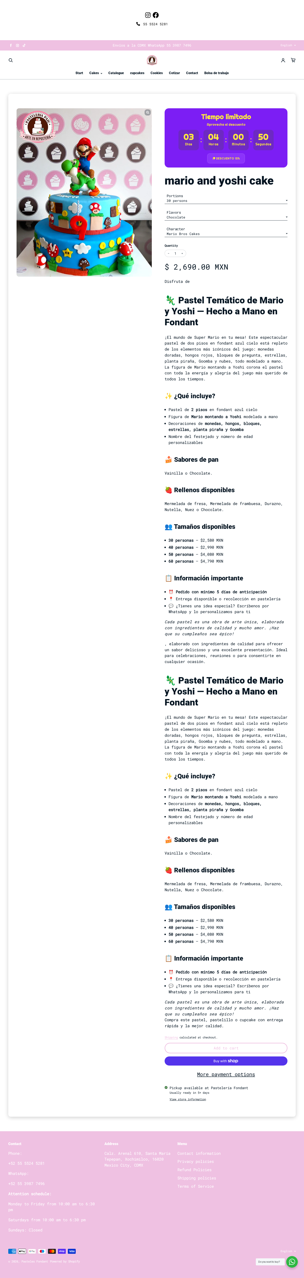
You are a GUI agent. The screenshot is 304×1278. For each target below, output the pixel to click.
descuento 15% (228, 158)
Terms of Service (195, 1186)
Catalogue (116, 73)
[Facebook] (156, 15)
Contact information (199, 1153)
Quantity (171, 245)
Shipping (171, 1037)
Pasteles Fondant (35, 1261)
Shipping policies (196, 1177)
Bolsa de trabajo (216, 73)
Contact (192, 73)
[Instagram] (148, 15)
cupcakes (137, 73)
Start (79, 73)
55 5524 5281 (154, 24)
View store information (188, 1099)
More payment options (226, 1074)
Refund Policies (194, 1169)
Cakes (94, 73)
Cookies (157, 73)
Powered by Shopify (65, 1261)
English (286, 45)
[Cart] (293, 60)
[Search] (10, 60)
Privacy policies (195, 1161)
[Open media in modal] (148, 112)
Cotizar (174, 73)
